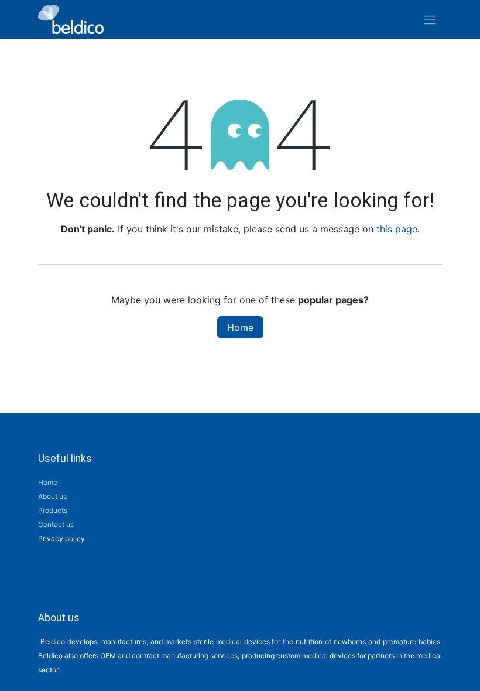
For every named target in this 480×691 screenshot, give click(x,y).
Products (52, 510)
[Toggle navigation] (429, 19)
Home (240, 327)
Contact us (56, 524)
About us (52, 496)
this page (396, 229)
